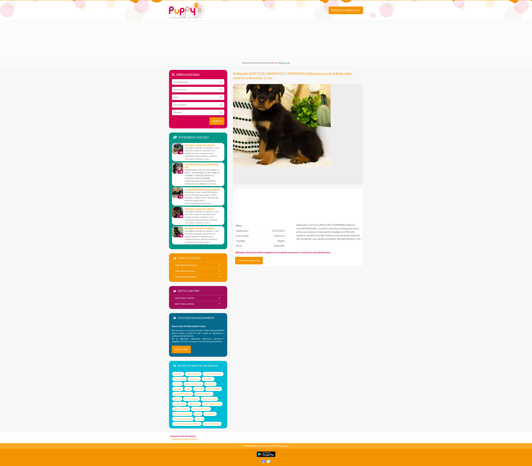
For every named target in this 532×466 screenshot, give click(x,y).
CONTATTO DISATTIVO (249, 260)
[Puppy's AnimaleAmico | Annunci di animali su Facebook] (263, 462)
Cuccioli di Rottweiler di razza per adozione (202, 189)
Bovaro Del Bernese (193, 384)
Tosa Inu (199, 419)
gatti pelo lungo (184, 304)
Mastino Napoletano (182, 414)
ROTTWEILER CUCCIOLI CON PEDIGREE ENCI (201, 165)
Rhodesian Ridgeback (183, 394)
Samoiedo (178, 389)
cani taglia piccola (186, 265)
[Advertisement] (266, 40)
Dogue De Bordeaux (201, 409)
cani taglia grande (281, 62)
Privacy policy (282, 446)
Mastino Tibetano (181, 409)
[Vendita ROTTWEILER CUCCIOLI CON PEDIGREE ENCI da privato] (177, 168)
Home (245, 62)
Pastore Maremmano (213, 374)
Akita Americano (209, 399)
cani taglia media (185, 271)
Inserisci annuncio (345, 10)
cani (269, 62)
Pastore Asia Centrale (183, 419)
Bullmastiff (210, 384)
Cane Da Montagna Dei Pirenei (187, 424)
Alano (188, 389)
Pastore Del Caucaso (212, 404)
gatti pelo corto (184, 298)
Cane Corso (208, 379)
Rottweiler (178, 374)
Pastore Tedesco (193, 374)
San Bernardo (179, 404)
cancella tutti (177, 439)
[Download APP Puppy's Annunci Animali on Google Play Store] (266, 456)
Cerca (217, 121)
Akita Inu (177, 384)
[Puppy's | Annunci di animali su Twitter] (268, 462)
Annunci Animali (258, 62)
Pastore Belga (179, 379)
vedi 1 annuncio (191, 439)
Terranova (198, 389)
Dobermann (194, 379)
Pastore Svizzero (191, 399)
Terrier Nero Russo (212, 424)
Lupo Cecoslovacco (203, 394)
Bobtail (198, 414)
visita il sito (181, 349)
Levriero (177, 399)
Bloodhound (210, 414)
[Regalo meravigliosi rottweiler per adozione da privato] (177, 148)
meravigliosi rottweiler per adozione (199, 145)
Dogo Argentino (214, 389)
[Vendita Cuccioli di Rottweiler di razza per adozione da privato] (177, 193)
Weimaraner (194, 404)
